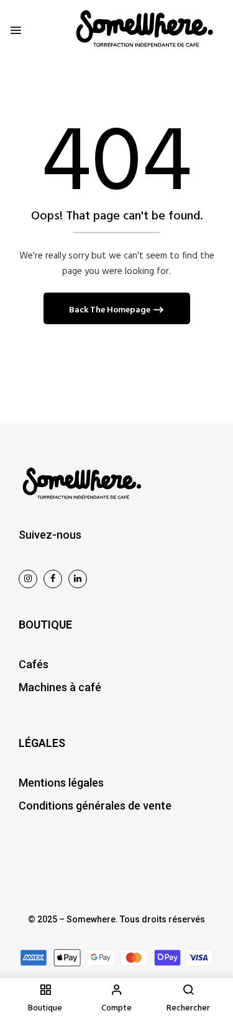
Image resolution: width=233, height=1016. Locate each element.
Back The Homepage (110, 310)
